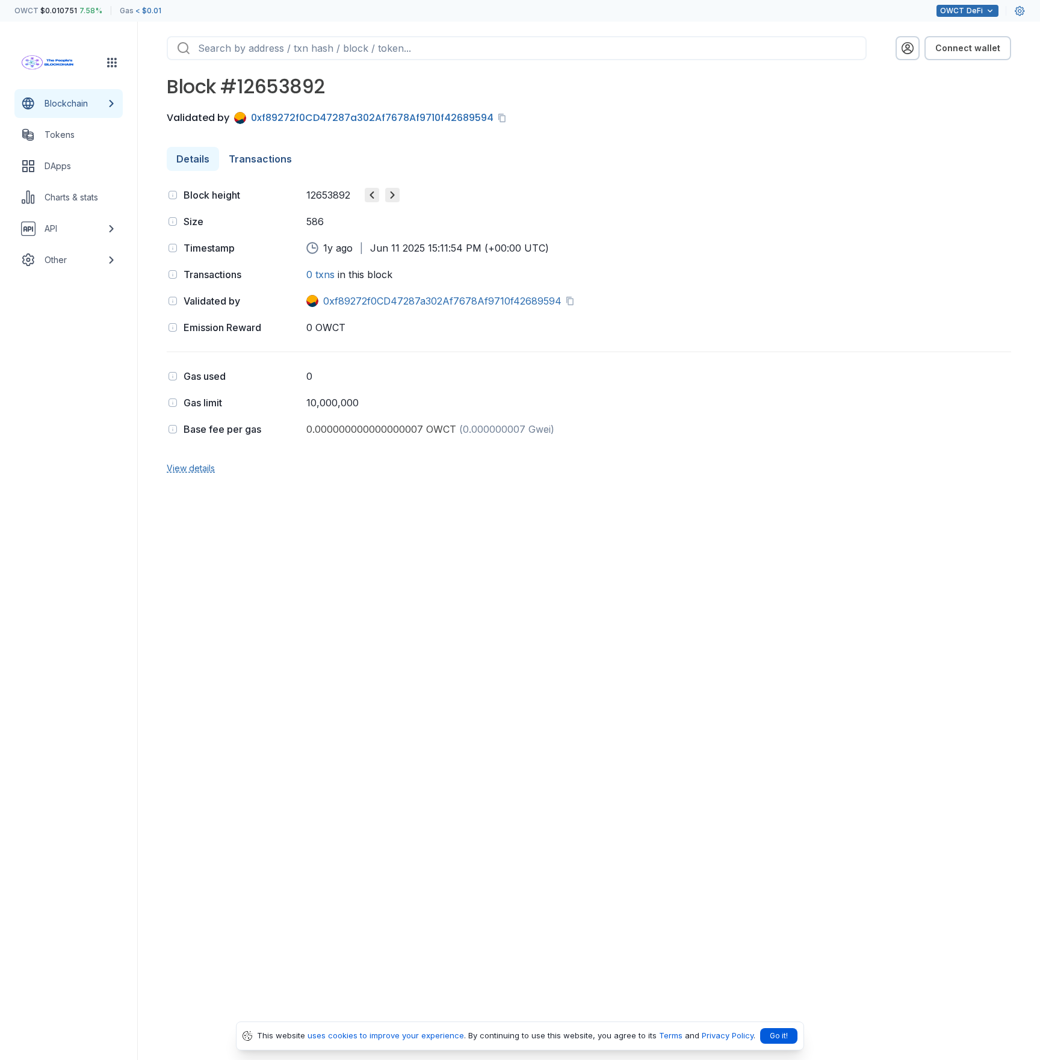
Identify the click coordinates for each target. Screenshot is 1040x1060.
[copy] (504, 118)
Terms (670, 1035)
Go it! (779, 1035)
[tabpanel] (589, 330)
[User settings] (1020, 11)
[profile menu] (908, 48)
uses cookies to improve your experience (386, 1035)
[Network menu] (112, 62)
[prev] (372, 195)
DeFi (961, 10)
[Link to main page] (58, 62)
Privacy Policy (728, 1035)
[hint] (173, 195)
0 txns (320, 274)
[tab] (193, 159)
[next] (392, 195)
